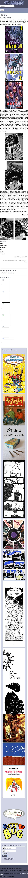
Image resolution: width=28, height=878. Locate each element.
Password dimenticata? (7, 859)
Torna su (26, 876)
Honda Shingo (11, 273)
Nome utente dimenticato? (8, 858)
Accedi (4, 855)
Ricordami (6, 853)
